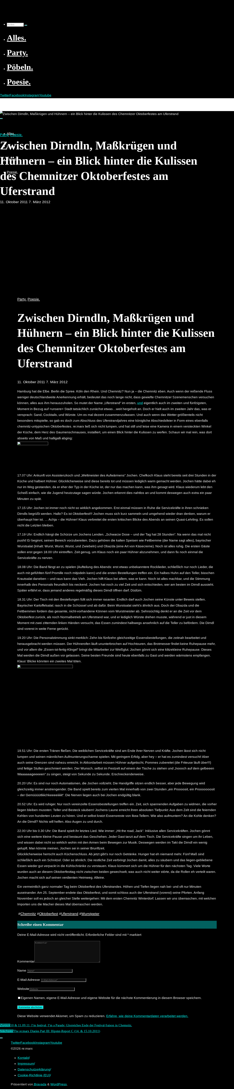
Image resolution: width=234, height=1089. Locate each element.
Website (23, 989)
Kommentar (25, 961)
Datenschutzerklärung (34, 1069)
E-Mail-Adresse (28, 980)
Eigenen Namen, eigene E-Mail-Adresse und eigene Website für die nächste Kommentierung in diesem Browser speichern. (111, 998)
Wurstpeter (90, 914)
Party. (4, 135)
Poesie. (16, 135)
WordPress (58, 1084)
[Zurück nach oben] (1, 1038)
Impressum (26, 1063)
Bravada (39, 1084)
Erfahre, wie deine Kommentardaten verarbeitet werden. (147, 1016)
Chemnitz (28, 914)
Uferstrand (69, 914)
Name (21, 970)
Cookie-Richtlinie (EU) (34, 1075)
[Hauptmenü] (1, 118)
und (140, 403)
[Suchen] (25, 25)
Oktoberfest (48, 914)
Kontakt (23, 1058)
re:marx (7, 102)
